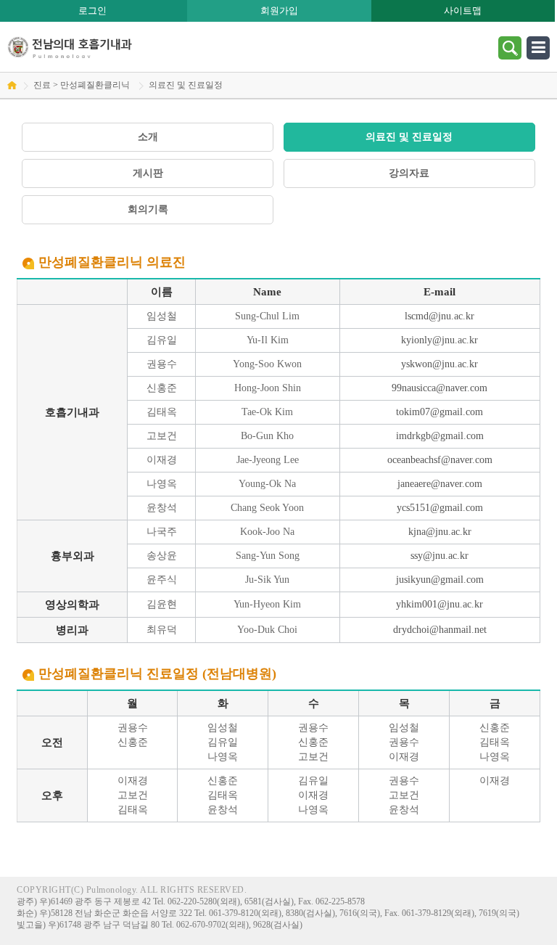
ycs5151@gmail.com (440, 507)
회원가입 (279, 10)
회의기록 (148, 209)
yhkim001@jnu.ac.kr (439, 604)
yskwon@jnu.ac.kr (439, 364)
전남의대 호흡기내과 (69, 47)
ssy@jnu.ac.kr (439, 555)
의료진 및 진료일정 (409, 136)
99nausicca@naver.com (439, 387)
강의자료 (409, 173)
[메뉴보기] (538, 47)
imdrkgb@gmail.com (440, 435)
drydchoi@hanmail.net (440, 629)
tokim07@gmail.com (439, 411)
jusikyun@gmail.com (440, 579)
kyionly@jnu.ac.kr (439, 340)
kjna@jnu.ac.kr (439, 531)
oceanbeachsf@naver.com (439, 459)
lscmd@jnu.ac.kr (439, 316)
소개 (148, 136)
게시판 (148, 173)
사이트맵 (463, 10)
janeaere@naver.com (439, 483)
